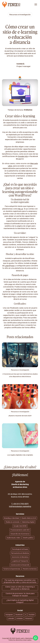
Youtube (31, 614)
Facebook (19, 614)
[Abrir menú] (36, 4)
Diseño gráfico (28, 538)
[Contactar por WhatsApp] (35, 637)
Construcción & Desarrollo (20, 565)
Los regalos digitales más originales (20, 455)
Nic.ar (20, 208)
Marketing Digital (28, 522)
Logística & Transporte (20, 561)
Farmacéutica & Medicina (20, 553)
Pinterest (28, 618)
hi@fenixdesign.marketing (20, 506)
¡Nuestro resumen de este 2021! (20, 416)
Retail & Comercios (30, 569)
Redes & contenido (13, 522)
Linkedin (11, 618)
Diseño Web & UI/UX (28, 518)
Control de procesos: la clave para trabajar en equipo (20, 594)
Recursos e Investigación (20, 14)
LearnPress (9, 265)
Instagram (9, 614)
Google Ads (23, 156)
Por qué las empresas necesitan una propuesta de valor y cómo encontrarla (20, 581)
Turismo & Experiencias (11, 569)
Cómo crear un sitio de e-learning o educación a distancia (20, 587)
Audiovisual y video (13, 538)
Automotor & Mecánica (20, 557)
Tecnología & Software (20, 549)
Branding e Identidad (11, 518)
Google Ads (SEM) (20, 526)
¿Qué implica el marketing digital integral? (20, 601)
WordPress (22, 195)
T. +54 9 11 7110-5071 (20, 503)
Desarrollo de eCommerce (20, 534)
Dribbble (19, 618)
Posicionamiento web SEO (20, 530)
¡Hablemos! (20, 474)
